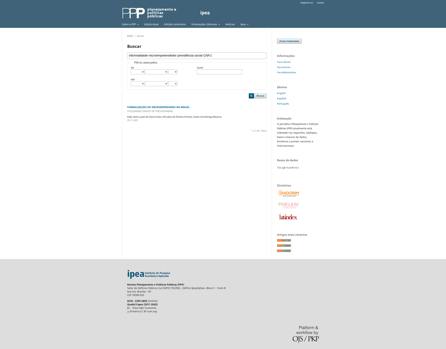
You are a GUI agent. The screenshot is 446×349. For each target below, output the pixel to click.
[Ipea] (149, 281)
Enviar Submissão (289, 41)
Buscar (260, 95)
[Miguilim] (288, 208)
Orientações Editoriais (204, 24)
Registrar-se (307, 2)
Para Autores (283, 67)
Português (283, 103)
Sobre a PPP (129, 24)
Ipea (243, 24)
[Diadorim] (288, 196)
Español (281, 98)
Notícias (230, 24)
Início (130, 35)
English (281, 93)
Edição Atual (151, 24)
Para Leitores (284, 62)
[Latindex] (288, 220)
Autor (200, 67)
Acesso (320, 2)
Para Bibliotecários (286, 72)
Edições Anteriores (175, 24)
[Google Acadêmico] (288, 171)
